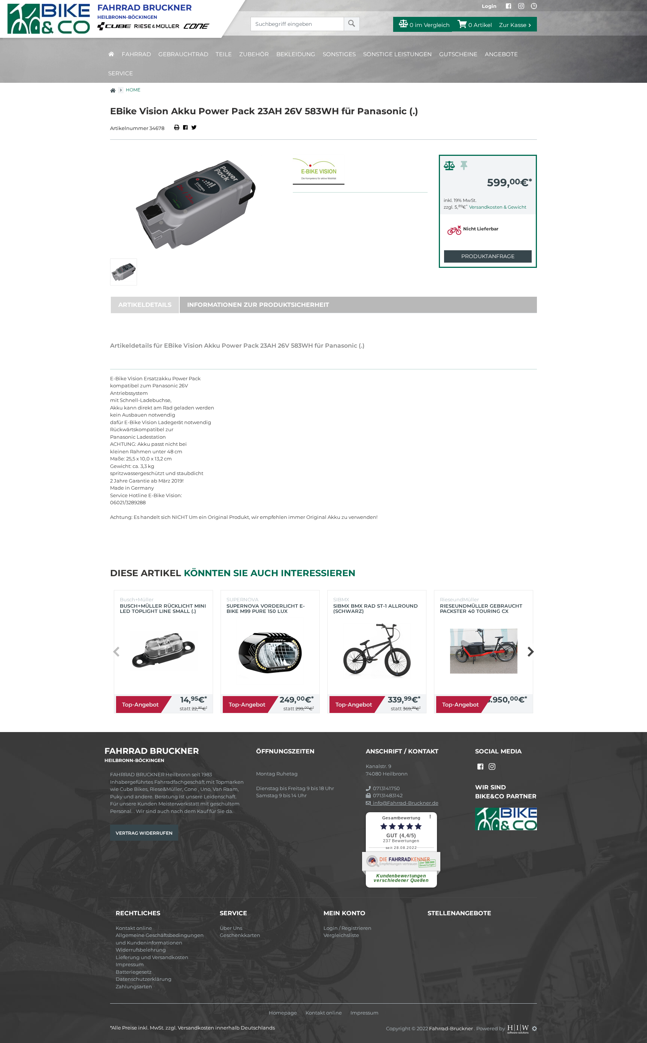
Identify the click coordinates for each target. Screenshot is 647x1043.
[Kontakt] (534, 6)
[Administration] (534, 1028)
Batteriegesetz (134, 972)
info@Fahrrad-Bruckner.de (404, 803)
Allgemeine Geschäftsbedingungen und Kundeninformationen (160, 939)
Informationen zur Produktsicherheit (258, 304)
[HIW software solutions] (518, 1028)
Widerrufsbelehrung (141, 950)
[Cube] (115, 26)
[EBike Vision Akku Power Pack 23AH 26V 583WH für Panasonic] (196, 205)
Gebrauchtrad (183, 54)
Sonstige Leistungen (397, 54)
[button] (530, 652)
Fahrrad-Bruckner (451, 1028)
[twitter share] (194, 128)
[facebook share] (185, 128)
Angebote (501, 54)
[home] (111, 54)
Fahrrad (136, 54)
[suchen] (352, 24)
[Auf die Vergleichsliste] (450, 167)
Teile (224, 54)
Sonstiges (339, 54)
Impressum (130, 964)
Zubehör (254, 54)
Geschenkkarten (240, 935)
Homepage (283, 1012)
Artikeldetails (144, 304)
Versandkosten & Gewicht (497, 207)
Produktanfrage (487, 256)
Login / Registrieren (347, 928)
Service (120, 73)
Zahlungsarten (134, 986)
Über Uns (231, 928)
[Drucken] (177, 128)
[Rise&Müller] (158, 26)
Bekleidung (295, 54)
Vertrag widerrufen (144, 833)
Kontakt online (134, 928)
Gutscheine (458, 54)
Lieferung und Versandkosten (152, 957)
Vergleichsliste (341, 935)
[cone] (198, 26)
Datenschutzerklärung (143, 979)
